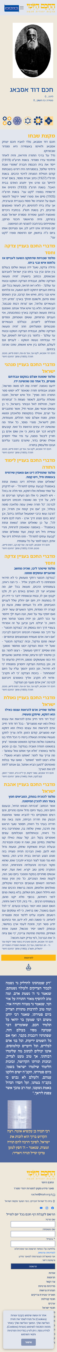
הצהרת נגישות (47, 1290)
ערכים (51, 1303)
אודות (52, 1273)
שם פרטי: (50, 1219)
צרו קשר (50, 1281)
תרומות (51, 1277)
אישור (28, 1342)
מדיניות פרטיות (46, 1286)
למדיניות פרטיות (46, 1252)
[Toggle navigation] (21, 7)
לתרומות (28, 957)
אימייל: (50, 1239)
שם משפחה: (48, 1229)
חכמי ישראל (48, 1307)
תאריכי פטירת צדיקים (43, 1295)
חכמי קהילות (48, 1299)
